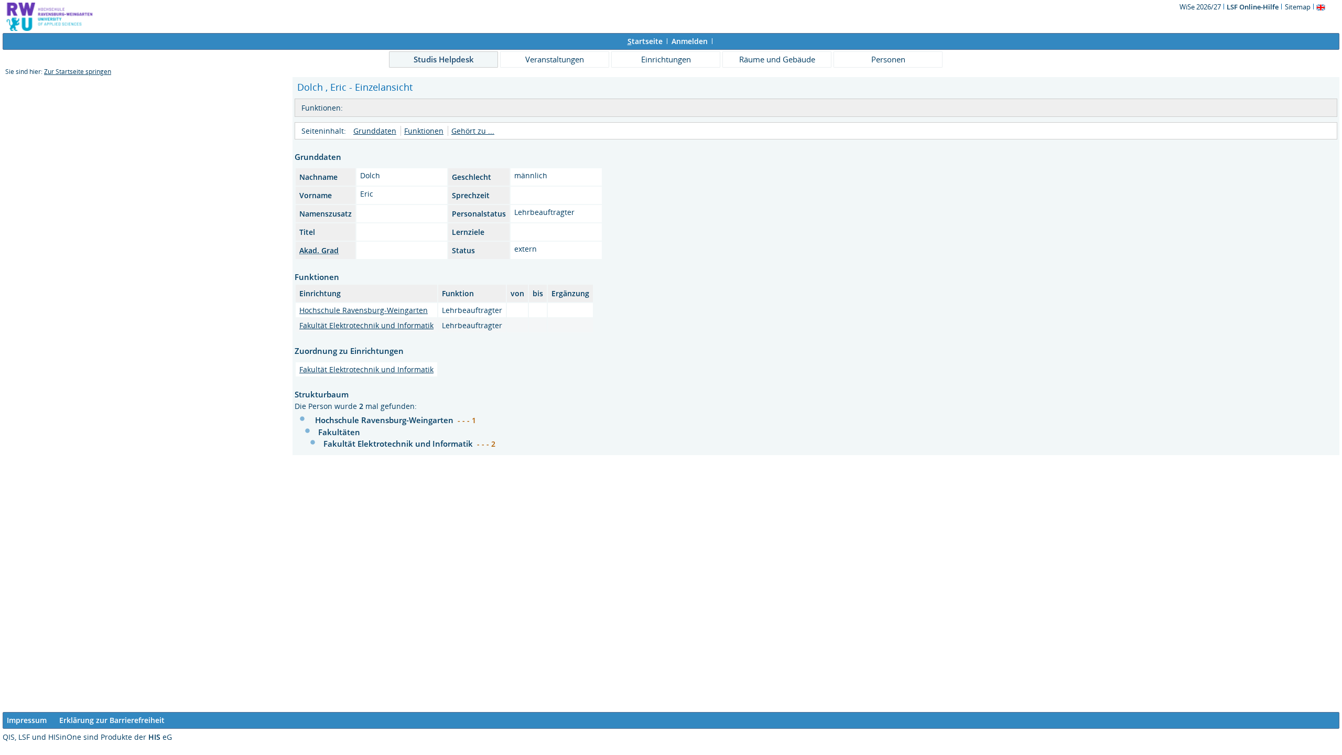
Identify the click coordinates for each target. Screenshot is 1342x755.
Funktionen (423, 131)
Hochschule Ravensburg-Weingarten (363, 310)
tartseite (645, 41)
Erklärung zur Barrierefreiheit (112, 720)
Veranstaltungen (554, 59)
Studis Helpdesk (444, 59)
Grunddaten (374, 131)
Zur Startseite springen (77, 72)
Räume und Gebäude (777, 59)
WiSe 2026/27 (1200, 7)
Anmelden (690, 41)
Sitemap (1298, 7)
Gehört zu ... (472, 131)
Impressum (27, 720)
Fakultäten (339, 432)
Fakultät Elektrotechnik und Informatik (366, 325)
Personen (888, 59)
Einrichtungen (666, 59)
